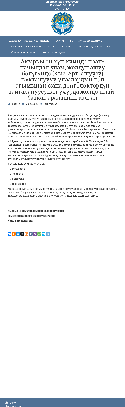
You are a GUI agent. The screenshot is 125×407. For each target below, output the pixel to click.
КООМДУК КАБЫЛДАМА (53, 52)
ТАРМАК (60, 41)
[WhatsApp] (39, 234)
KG (57, 8)
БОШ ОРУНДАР (67, 46)
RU (62, 8)
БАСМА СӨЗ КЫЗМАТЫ (91, 41)
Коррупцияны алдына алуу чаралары (31, 46)
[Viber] (35, 234)
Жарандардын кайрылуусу (95, 46)
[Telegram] (48, 234)
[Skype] (43, 234)
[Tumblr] (31, 234)
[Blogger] (26, 234)
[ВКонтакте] (9, 234)
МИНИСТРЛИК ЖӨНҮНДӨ (37, 41)
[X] (22, 234)
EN (68, 8)
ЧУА (72, 41)
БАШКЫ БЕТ (15, 41)
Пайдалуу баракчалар (22, 52)
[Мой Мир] (18, 234)
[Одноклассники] (14, 234)
